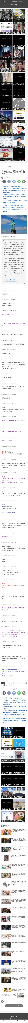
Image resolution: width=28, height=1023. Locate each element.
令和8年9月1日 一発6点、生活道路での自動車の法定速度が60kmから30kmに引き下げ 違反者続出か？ (14, 720)
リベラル (17, 683)
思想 (21, 683)
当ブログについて (14, 1018)
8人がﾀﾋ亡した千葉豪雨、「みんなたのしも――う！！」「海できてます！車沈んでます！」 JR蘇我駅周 (15, 209)
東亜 (3, 683)
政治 (25, 683)
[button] (24, 181)
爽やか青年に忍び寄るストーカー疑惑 (12, 186)
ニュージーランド (10, 683)
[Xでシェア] (4, 181)
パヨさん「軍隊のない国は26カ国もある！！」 (14, 205)
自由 (7, 685)
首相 (11, 685)
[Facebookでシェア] (9, 181)
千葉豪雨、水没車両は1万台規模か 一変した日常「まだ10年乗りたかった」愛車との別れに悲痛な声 (15, 196)
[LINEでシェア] (19, 181)
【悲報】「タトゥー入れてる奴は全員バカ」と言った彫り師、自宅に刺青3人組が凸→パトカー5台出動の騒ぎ (15, 190)
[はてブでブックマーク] (14, 181)
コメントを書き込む (14, 1005)
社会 (3, 685)
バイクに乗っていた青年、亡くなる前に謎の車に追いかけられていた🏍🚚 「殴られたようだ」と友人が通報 (15, 702)
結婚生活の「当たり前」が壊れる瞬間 (12, 698)
